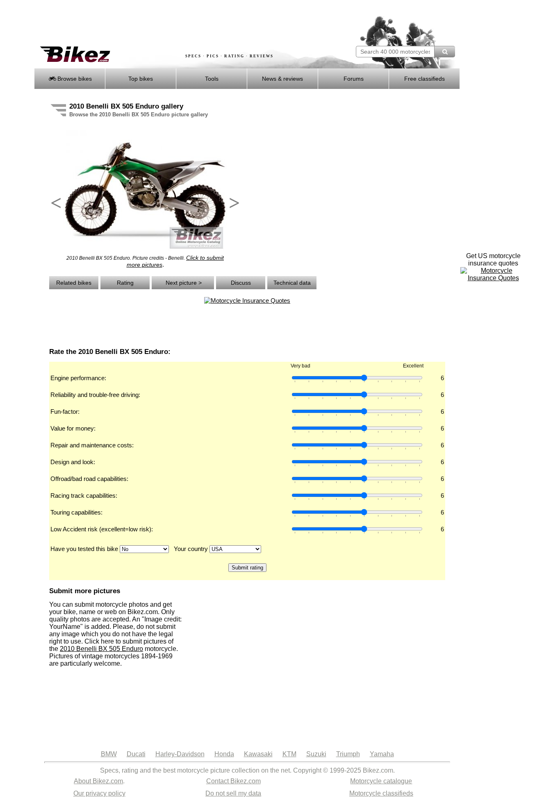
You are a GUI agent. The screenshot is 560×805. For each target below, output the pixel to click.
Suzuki (316, 754)
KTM (289, 754)
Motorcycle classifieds (381, 793)
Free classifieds (424, 78)
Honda (224, 754)
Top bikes (140, 78)
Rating (125, 282)
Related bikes (73, 282)
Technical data (292, 282)
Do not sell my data (233, 793)
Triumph (348, 754)
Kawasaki (258, 754)
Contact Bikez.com (233, 781)
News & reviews (282, 78)
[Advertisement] (183, 23)
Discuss (241, 282)
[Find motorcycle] (444, 51)
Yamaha (382, 754)
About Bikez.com (98, 781)
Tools (212, 78)
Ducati (136, 754)
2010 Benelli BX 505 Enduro (101, 648)
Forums (354, 78)
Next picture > (182, 282)
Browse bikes (74, 78)
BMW (109, 754)
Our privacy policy (99, 793)
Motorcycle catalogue (381, 781)
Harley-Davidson (180, 754)
